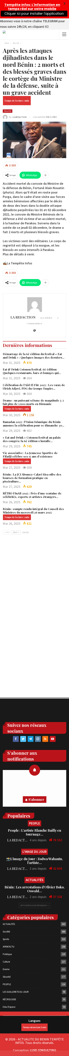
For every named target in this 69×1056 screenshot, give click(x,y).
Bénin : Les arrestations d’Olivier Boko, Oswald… (35, 889)
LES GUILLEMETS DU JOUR (16, 991)
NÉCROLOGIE (9, 999)
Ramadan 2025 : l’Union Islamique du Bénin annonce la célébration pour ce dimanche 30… (33, 423)
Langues (34, 1021)
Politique (7, 954)
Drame (6, 969)
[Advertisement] (34, 576)
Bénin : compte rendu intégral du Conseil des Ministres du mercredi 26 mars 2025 (33, 510)
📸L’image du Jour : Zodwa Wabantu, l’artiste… (34, 861)
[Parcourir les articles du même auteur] (34, 304)
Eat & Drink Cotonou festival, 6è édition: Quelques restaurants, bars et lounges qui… (32, 371)
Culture (6, 961)
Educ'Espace (9, 1006)
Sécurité (7, 111)
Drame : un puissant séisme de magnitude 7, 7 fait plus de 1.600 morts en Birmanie (33, 402)
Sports (6, 939)
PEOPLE (34, 823)
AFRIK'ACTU (8, 946)
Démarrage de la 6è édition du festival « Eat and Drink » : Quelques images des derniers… (33, 355)
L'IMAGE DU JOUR (34, 851)
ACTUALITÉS (34, 880)
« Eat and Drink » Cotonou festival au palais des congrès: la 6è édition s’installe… (32, 439)
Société (6, 931)
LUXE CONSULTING (43, 1050)
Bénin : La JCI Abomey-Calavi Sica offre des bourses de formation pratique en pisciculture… (32, 478)
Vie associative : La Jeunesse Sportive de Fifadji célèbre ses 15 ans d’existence (30, 454)
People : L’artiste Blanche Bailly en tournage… (34, 832)
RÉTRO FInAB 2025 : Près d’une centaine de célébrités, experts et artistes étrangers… (32, 495)
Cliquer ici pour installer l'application (34, 13)
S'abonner (36, 799)
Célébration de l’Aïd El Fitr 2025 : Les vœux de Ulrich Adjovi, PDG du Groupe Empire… (34, 386)
